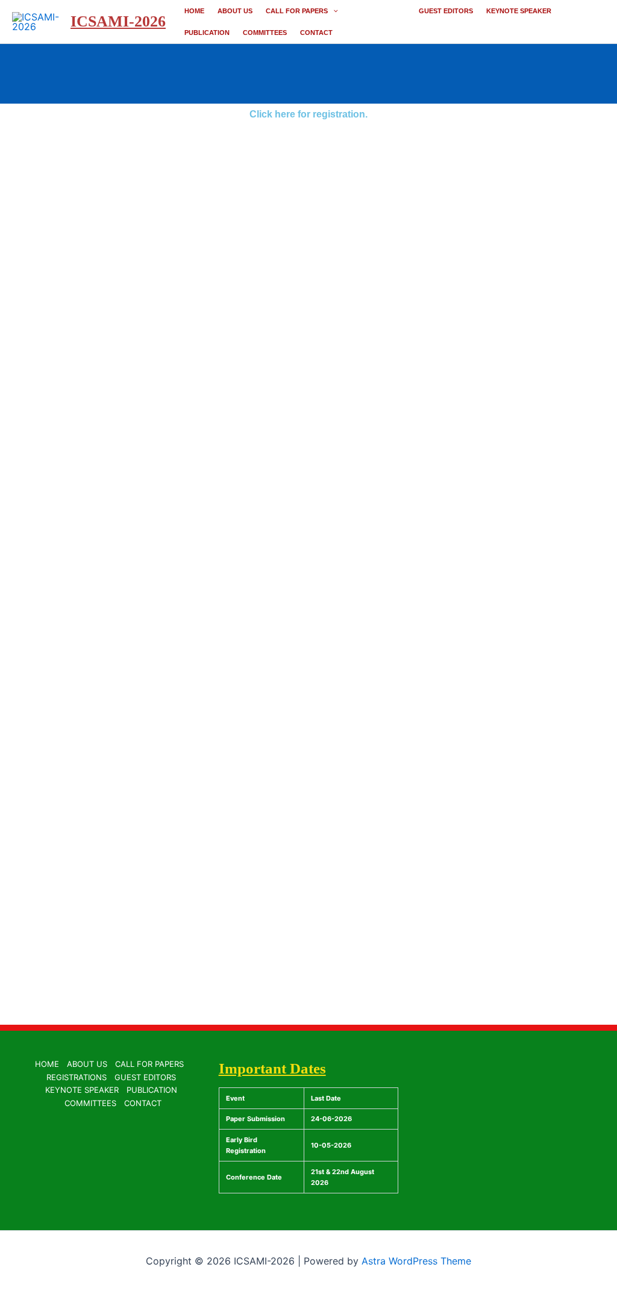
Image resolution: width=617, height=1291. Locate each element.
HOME (194, 10)
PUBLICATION (207, 32)
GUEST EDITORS (446, 10)
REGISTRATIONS (378, 10)
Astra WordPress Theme (416, 1261)
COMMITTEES (265, 32)
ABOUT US (235, 10)
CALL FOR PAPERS (297, 10)
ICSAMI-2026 (118, 21)
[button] (333, 11)
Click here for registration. (308, 114)
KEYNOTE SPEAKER (518, 10)
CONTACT (316, 32)
